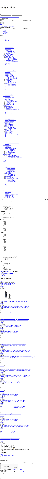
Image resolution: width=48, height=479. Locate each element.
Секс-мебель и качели (7, 185)
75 (3, 275)
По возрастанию (9, 273)
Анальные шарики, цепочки (10, 136)
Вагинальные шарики (9, 39)
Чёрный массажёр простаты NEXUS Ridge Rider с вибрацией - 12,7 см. (14, 351)
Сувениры (7, 193)
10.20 (5, 238)
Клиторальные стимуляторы (10, 41)
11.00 (5, 239)
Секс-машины (8, 187)
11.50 (5, 240)
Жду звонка (25, 28)
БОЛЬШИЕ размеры (9, 63)
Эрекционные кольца (9, 54)
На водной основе (8, 151)
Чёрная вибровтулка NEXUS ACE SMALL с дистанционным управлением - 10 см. (17, 338)
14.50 (5, 248)
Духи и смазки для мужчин (10, 158)
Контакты (5, 33)
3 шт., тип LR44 (7, 216)
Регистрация (5, 12)
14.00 (5, 247)
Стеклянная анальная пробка (13, 143)
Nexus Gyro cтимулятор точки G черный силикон (10, 326)
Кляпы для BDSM (11, 174)
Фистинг (7, 144)
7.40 (5, 234)
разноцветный (7, 263)
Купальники (7, 72)
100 (4, 275)
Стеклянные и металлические (11, 140)
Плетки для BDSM (11, 169)
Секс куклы (7, 53)
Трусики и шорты (8, 83)
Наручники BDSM (11, 180)
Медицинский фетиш (9, 176)
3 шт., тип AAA (7, 214)
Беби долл (9, 81)
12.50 (5, 242)
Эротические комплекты (12, 59)
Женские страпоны (9, 124)
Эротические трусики (11, 84)
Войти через (5, 17)
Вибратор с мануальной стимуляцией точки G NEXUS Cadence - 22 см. (14, 376)
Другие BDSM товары (9, 163)
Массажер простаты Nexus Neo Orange (8, 432)
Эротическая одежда (7, 55)
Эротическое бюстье (11, 66)
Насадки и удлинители (9, 50)
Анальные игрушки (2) (8, 208)
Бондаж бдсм (10, 179)
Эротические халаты (11, 88)
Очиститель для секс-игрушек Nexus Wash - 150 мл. (10, 414)
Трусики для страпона (11, 128)
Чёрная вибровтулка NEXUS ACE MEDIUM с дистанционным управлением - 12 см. (17, 357)
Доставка (4, 31)
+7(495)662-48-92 (3, 26)
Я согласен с (6, 21)
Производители (8, 271)
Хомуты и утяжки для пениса (13, 182)
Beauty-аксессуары (9, 56)
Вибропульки (10, 110)
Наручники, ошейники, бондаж (11, 178)
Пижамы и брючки (9, 79)
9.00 (5, 235)
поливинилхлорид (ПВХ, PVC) (10, 257)
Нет (2, 477)
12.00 (5, 241)
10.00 (5, 236)
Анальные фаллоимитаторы (10, 135)
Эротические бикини (11, 58)
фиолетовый (6, 267)
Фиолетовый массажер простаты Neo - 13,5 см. (9, 439)
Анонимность (5, 32)
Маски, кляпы (8, 173)
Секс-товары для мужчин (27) (10, 205)
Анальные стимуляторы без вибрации (12, 134)
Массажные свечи (11, 150)
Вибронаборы (8, 108)
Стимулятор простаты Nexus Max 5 (7, 313)
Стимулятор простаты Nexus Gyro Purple (8, 332)
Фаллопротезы (8, 129)
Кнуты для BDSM (11, 168)
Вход (4, 11)
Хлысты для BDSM (11, 171)
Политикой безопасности (17, 469)
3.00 (5, 223)
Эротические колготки (12, 90)
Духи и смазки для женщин (10, 155)
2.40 (5, 221)
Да (1, 477)
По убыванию (3, 273)
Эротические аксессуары (12, 77)
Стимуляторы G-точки (9, 121)
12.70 (5, 243)
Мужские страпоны (9, 125)
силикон (6, 259)
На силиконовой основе (10, 152)
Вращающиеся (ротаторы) (10, 113)
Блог (4, 2)
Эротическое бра (10, 65)
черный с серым (7, 269)
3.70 (5, 228)
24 (0, 275)
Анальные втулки (8, 132)
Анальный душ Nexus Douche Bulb (7, 284)
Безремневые (7, 123)
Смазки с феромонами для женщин (14, 157)
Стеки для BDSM (10, 170)
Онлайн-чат (2, 25)
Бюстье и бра (7, 64)
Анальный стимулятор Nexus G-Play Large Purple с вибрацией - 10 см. (14, 426)
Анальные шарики (11, 138)
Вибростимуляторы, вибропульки (12, 109)
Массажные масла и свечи (10, 148)
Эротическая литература (10, 195)
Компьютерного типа (9, 116)
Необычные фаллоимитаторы (11, 101)
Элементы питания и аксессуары (11, 194)
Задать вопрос (3, 470)
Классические (8, 115)
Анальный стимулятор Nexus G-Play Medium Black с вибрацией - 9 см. (14, 307)
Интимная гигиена (9, 191)
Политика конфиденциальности (29, 471)
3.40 (5, 225)
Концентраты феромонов (10, 159)
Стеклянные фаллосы (9, 103)
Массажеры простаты (9, 48)
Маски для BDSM (11, 175)
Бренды (4, 3)
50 (2, 275)
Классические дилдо (9, 100)
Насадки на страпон (11, 127)
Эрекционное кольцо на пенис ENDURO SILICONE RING (12, 401)
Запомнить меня (5, 18)
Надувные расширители (10, 139)
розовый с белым (7, 264)
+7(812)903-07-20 (11, 26)
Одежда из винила (9, 74)
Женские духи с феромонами (13, 156)
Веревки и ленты (8, 162)
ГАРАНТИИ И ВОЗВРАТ (20, 457)
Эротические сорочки (11, 82)
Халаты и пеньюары (9, 86)
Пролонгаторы (8, 153)
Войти (2, 19)
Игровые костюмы (9, 67)
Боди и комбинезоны (9, 60)
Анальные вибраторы (9, 131)
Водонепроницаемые (9, 112)
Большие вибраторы (9, 107)
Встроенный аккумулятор (9, 217)
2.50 (5, 222)
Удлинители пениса (11, 52)
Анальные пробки (8, 133)
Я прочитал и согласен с (12, 469)
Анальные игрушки (7, 130)
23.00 (5, 251)
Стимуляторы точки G (9, 104)
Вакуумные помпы (9, 47)
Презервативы (8, 192)
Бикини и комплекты (9, 57)
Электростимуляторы (9, 184)
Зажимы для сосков (9, 164)
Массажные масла (11, 149)
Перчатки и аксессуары (10, 76)
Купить (1, 287)
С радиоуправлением (9, 119)
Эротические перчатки (12, 78)
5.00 (5, 230)
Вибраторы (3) (7, 207)
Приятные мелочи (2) (8, 209)
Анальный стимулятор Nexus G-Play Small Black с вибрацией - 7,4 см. (14, 301)
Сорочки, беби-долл (9, 80)
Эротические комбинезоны (12, 61)
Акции (4, 5)
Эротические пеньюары (12, 87)
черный (5, 268)
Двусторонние (8, 99)
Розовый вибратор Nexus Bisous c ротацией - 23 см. (10, 382)
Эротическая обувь (9, 92)
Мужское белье (8, 73)
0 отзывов (2, 286)
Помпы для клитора (9, 42)
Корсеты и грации (8, 68)
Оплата (4, 30)
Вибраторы (5, 105)
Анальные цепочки (11, 137)
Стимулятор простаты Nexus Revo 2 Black (8, 395)
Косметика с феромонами (8, 154)
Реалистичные (8, 102)
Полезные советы (3, 457)
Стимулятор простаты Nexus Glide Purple (8, 420)
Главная (2, 271)
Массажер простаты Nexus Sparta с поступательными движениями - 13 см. (15, 370)
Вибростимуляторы (11, 111)
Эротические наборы (9, 197)
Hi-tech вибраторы (8, 106)
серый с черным (7, 265)
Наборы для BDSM (9, 177)
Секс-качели (7, 186)
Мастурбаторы (8, 49)
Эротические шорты (11, 85)
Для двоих (7, 114)
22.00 (5, 250)
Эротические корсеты (11, 71)
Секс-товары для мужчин (8, 44)
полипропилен (7, 258)
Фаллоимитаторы (6, 96)
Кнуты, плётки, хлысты (10, 167)
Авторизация (3, 9)
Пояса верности (8, 183)
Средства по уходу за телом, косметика (13, 160)
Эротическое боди (11, 62)
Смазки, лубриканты (7, 145)
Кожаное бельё (8, 172)
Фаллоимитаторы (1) (8, 206)
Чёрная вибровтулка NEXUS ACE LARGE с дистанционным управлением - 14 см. (17, 363)
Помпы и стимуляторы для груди (11, 43)
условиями (9, 21)
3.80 (5, 229)
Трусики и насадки (9, 126)
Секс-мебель (7, 188)
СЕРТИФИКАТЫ (11, 457)
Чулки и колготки (8, 89)
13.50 (5, 246)
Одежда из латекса (9, 75)
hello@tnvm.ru (3, 454)
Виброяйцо (7, 40)
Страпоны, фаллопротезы (8, 122)
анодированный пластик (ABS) (10, 256)
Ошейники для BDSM (11, 181)
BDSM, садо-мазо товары (8, 161)
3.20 (5, 224)
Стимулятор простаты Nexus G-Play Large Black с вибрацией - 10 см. (14, 320)
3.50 (5, 227)
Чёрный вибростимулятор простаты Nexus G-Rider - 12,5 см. (12, 345)
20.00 (5, 249)
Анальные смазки (8, 146)
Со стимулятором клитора (10, 120)
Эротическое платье (9, 95)
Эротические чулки (11, 91)
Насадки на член (10, 51)
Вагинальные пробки (9, 97)
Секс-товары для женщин (8, 38)
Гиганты (7, 98)
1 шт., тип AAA (7, 213)
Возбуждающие (8, 147)
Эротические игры (9, 196)
